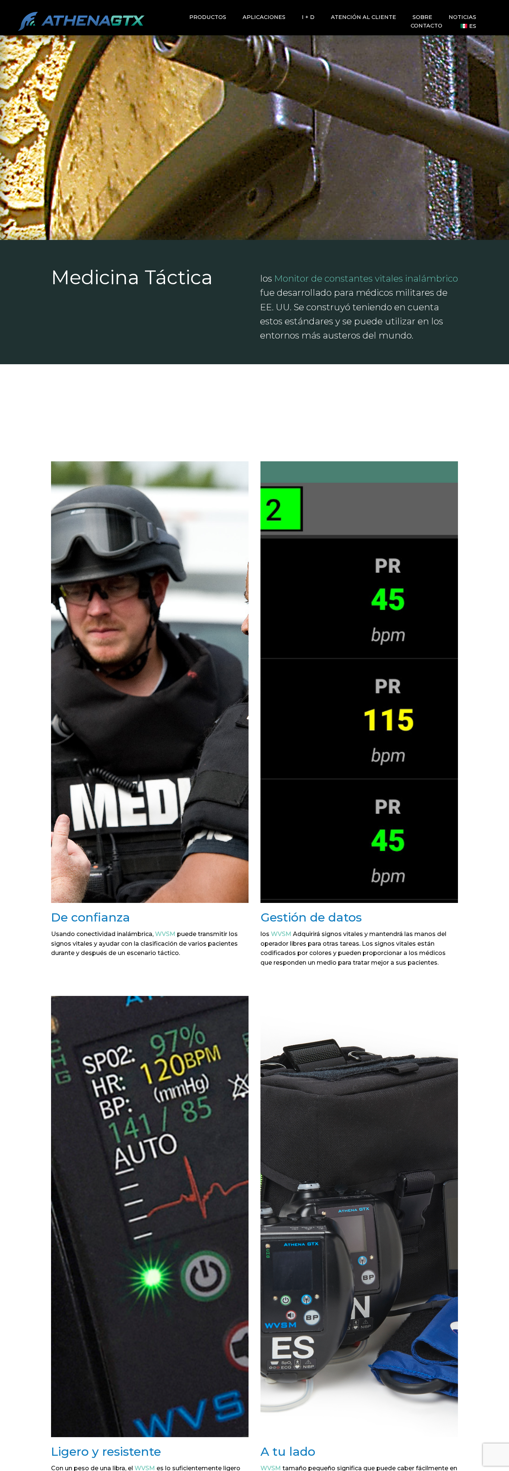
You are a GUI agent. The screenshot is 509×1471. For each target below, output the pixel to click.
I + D (308, 17)
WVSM (165, 934)
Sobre (422, 17)
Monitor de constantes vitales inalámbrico (366, 278)
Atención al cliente (363, 17)
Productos (207, 17)
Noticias (462, 17)
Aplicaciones (264, 17)
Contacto (426, 26)
